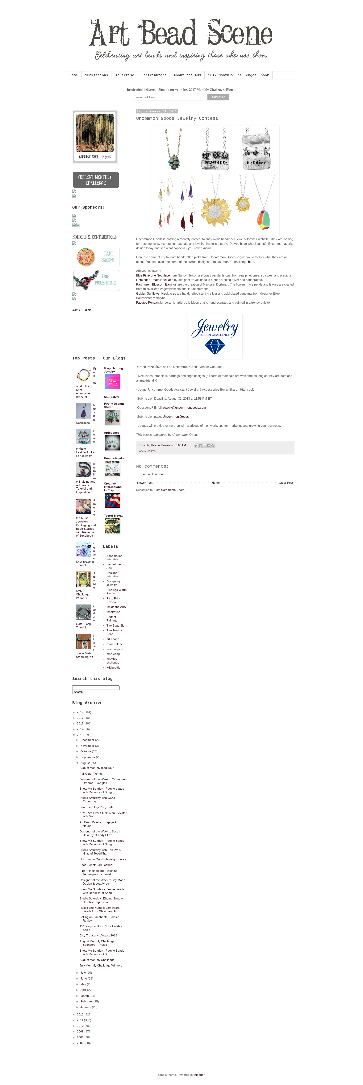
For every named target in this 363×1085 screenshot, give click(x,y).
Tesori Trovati (114, 515)
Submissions (96, 75)
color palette (115, 644)
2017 (80, 712)
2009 (80, 1031)
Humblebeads (114, 458)
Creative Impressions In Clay (113, 487)
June (84, 978)
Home (74, 75)
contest (152, 451)
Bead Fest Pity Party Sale (96, 807)
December (87, 739)
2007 (80, 1043)
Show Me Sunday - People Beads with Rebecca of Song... (102, 842)
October (86, 751)
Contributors (154, 75)
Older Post (286, 482)
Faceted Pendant (147, 302)
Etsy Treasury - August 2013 (98, 935)
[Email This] (197, 446)
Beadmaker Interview (114, 557)
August (85, 763)
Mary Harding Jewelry (113, 369)
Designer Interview (112, 574)
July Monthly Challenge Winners (101, 965)
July (83, 972)
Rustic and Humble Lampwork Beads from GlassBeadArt (100, 909)
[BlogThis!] (201, 446)
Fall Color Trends (91, 773)
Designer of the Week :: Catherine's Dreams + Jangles (103, 781)
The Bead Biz (115, 625)
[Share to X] (205, 446)
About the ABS (187, 75)
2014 (80, 729)
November (87, 745)
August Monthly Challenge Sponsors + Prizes (97, 943)
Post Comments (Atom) (169, 489)
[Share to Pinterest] (212, 446)
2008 (80, 1037)
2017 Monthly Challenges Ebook (238, 75)
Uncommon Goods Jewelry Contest (103, 859)
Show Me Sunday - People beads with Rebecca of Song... (102, 790)
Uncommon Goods (222, 257)
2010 (80, 1025)
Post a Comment (152, 474)
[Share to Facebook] (208, 446)
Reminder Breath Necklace (154, 280)
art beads (113, 639)
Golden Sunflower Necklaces (156, 293)
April (83, 990)
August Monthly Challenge (97, 959)
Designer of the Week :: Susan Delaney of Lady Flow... (100, 833)
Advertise (124, 75)
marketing (113, 654)
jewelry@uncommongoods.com (184, 407)
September (88, 757)
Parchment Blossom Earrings (156, 284)
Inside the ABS (116, 606)
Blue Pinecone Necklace (153, 275)
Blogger (199, 1074)
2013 (80, 735)
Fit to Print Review (113, 600)
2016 (80, 717)
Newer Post (145, 482)
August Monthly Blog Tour (97, 767)
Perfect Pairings (112, 618)
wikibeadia (113, 667)
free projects (115, 649)
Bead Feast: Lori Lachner (96, 864)
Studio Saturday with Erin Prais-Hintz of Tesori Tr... (101, 851)
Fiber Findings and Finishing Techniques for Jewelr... (98, 872)
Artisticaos (112, 432)
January (86, 1007)
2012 (80, 1014)
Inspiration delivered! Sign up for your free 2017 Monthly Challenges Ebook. (181, 89)
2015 (80, 723)
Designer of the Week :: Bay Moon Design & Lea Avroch (102, 881)
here (251, 261)
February (86, 1001)
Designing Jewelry (113, 583)
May (83, 984)
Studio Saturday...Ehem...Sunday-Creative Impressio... (102, 900)
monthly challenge (113, 660)
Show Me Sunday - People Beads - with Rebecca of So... (103, 952)
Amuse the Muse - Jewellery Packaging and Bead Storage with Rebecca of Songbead (86, 518)
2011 (80, 1020)
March (85, 995)
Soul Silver (111, 397)
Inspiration (113, 612)
